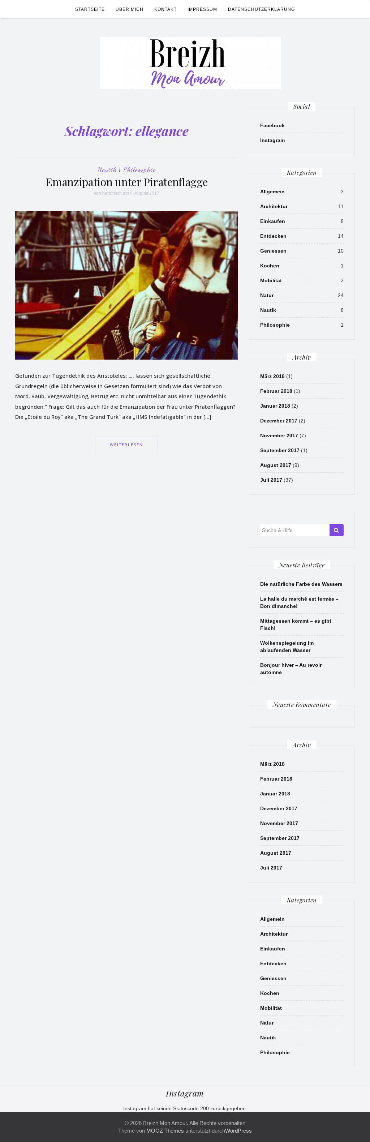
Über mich (129, 9)
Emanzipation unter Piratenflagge (126, 182)
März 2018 (272, 376)
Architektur (274, 206)
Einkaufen (272, 221)
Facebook (272, 125)
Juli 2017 (271, 480)
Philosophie (139, 169)
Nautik (107, 169)
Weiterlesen (126, 444)
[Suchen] (337, 530)
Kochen (269, 266)
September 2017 (280, 450)
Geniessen (273, 251)
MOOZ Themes (165, 1131)
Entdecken (273, 236)
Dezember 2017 (278, 421)
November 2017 (279, 435)
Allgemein (272, 191)
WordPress (238, 1131)
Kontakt (165, 9)
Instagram (272, 140)
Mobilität (271, 280)
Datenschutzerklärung (261, 9)
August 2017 (275, 465)
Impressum (202, 9)
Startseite (90, 9)
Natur (267, 295)
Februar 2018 (276, 391)
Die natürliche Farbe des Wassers (301, 584)
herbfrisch (112, 193)
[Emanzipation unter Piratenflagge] (126, 285)
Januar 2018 (275, 406)
